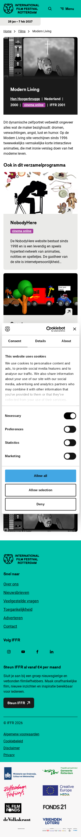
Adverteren (13, 618)
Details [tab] (40, 341)
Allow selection (40, 490)
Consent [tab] (14, 341)
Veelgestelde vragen (21, 601)
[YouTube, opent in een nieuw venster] (23, 651)
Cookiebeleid (13, 741)
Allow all (40, 476)
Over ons (11, 584)
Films (21, 31)
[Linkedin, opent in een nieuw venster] (51, 651)
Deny (40, 504)
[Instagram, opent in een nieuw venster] (8, 651)
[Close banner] (74, 329)
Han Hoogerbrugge (25, 99)
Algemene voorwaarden (21, 734)
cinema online (34, 105)
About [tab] (66, 341)
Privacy (9, 755)
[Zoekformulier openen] (50, 8)
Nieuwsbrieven (16, 592)
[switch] (70, 429)
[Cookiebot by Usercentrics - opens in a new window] (48, 329)
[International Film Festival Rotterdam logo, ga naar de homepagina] (21, 9)
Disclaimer (11, 748)
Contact (10, 626)
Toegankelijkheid (17, 609)
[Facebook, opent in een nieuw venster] (37, 651)
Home (7, 31)
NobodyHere (23, 222)
